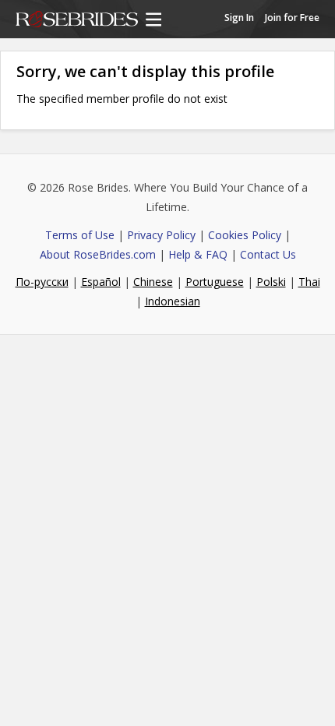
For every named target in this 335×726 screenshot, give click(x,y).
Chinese (153, 281)
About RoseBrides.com (98, 254)
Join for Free (292, 17)
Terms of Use (80, 234)
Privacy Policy (161, 234)
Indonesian (172, 301)
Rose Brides (77, 20)
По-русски (42, 281)
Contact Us (268, 254)
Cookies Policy (244, 234)
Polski (271, 281)
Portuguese (214, 281)
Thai (309, 281)
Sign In (239, 17)
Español (101, 281)
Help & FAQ (197, 254)
